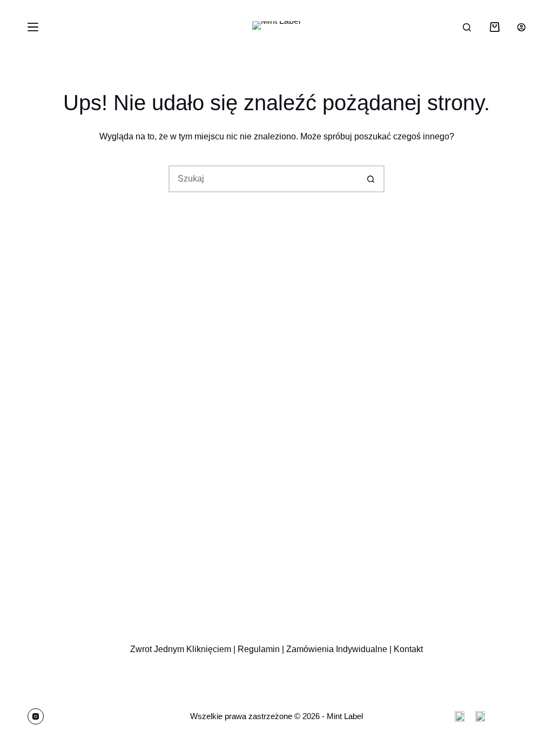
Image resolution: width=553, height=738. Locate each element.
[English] (459, 716)
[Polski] (480, 716)
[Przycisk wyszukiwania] (371, 178)
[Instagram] (36, 716)
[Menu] (33, 27)
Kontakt (408, 649)
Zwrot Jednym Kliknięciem (180, 649)
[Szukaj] (467, 27)
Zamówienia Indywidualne (336, 649)
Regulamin (259, 649)
